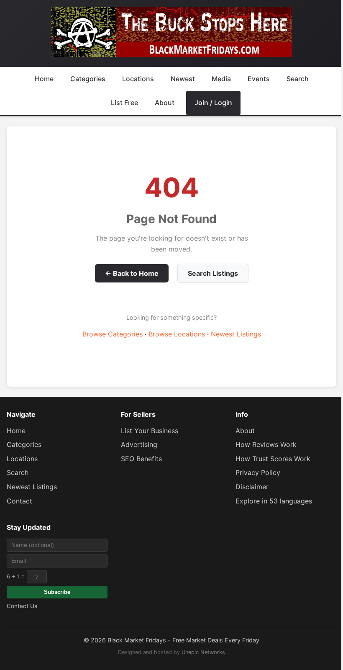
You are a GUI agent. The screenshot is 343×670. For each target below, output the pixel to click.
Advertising (139, 444)
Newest (183, 78)
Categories (87, 78)
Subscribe (57, 592)
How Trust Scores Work (272, 458)
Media (221, 78)
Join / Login (213, 102)
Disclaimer (252, 487)
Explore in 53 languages (273, 501)
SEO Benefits (141, 458)
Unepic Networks (203, 652)
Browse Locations (176, 334)
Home (44, 78)
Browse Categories (112, 334)
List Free (124, 102)
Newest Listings (236, 334)
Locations (138, 78)
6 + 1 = (15, 576)
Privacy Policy (257, 472)
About (164, 102)
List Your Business (149, 430)
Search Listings (213, 273)
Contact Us (22, 606)
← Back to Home (132, 273)
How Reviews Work (266, 444)
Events (259, 78)
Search (298, 78)
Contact (19, 501)
